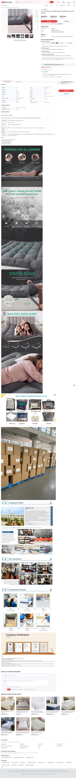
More (2, 766)
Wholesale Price (39, 770)
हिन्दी (51, 771)
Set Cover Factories (15, 762)
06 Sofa (39, 745)
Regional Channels (50, 770)
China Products (18, 770)
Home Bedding (22, 762)
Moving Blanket (3, 744)
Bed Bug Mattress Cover (30, 757)
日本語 (49, 771)
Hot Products (13, 770)
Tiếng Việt (61, 771)
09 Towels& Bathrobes (23, 747)
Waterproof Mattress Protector (7, 757)
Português (20, 771)
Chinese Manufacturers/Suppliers (25, 770)
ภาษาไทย (55, 771)
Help (56, 5)
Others (39, 747)
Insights (64, 770)
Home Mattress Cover (41, 762)
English (14, 771)
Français (24, 771)
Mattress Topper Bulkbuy (30, 764)
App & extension (62, 5)
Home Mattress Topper (5, 764)
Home (2, 7)
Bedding (13, 7)
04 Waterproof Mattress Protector (6, 745)
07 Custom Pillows (59, 745)
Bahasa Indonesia (66, 771)
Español (17, 771)
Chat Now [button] (67, 21)
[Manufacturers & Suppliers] (6, 2)
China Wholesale (33, 770)
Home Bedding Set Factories (31, 762)
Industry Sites (45, 770)
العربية (43, 771)
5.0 (62, 83)
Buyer (51, 5)
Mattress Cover (18, 7)
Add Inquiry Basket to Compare (20, 40)
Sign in (74, 2)
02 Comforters (40, 744)
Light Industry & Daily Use (7, 7)
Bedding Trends (21, 764)
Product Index (56, 770)
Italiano (33, 771)
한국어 (46, 771)
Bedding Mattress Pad (51, 762)
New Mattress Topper (60, 762)
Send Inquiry (49, 21)
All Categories (4, 5)
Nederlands (40, 771)
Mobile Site (60, 770)
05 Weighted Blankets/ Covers (24, 745)
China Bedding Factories (6, 762)
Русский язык (29, 771)
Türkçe (58, 771)
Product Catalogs (16, 741)
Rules (74, 5)
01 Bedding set (22, 744)
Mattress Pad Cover (69, 762)
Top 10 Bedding (13, 764)
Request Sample (60, 23)
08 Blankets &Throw (4, 747)
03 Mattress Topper (60, 744)
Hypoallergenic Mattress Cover (19, 757)
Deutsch (36, 771)
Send (9, 689)
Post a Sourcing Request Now (29, 689)
